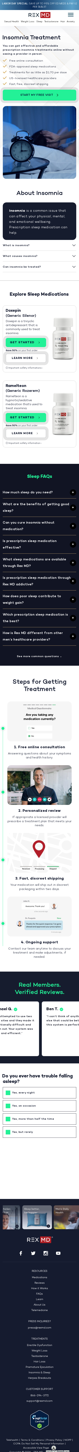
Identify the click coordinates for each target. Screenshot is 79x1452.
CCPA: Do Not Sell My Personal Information (38, 1443)
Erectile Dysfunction (39, 1345)
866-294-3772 (39, 1395)
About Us (39, 1305)
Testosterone (51, 21)
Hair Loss (39, 1361)
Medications (39, 1277)
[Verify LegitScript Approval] (39, 1420)
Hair (62, 21)
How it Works (39, 1288)
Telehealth (12, 1440)
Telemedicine (39, 1310)
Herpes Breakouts (39, 1378)
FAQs (39, 1294)
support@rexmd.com (39, 1401)
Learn (39, 1299)
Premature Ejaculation (39, 1367)
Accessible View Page (36, 1448)
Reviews (40, 1283)
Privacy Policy (54, 1440)
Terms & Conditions (32, 1440)
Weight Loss (27, 21)
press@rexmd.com (39, 1328)
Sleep (39, 21)
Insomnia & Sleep (39, 1372)
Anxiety (71, 21)
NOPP (67, 1440)
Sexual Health (11, 21)
